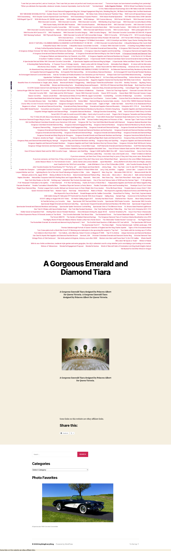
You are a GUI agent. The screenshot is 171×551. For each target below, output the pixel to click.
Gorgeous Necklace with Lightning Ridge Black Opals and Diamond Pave (96, 138)
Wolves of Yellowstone (49, 246)
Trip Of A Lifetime (112, 233)
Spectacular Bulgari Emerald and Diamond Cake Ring (59, 204)
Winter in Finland (145, 241)
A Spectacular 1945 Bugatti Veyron (75, 59)
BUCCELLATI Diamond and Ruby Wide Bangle (117, 85)
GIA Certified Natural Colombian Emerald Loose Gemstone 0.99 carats (50, 122)
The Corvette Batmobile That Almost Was (78, 214)
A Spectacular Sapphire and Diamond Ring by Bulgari (91, 61)
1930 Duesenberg (23, 17)
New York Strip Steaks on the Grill (37, 180)
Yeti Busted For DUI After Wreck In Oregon (136, 249)
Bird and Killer (45, 85)
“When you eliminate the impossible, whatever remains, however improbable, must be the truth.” (55, 6)
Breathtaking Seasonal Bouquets (86, 85)
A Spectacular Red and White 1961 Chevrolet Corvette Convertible (47, 61)
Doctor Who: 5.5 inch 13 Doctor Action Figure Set (39, 104)
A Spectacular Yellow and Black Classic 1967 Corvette (132, 61)
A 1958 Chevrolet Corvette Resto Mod (108, 43)
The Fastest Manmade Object (124, 214)
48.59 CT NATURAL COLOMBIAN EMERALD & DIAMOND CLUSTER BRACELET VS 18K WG (60, 43)
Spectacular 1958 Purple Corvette (117, 201)
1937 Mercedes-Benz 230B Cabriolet (138, 17)
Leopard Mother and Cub (25, 172)
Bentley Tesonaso (130, 83)
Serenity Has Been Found (104, 199)
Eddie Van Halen (117, 104)
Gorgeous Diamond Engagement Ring (78, 125)
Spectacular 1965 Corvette (141, 201)
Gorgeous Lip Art (62, 138)
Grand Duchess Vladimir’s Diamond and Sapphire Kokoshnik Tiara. (82, 148)
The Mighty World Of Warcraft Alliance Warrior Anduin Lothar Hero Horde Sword (71, 220)
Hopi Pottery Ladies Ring (93, 154)
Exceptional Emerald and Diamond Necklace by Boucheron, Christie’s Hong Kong (91, 109)
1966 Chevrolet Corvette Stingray (75, 32)
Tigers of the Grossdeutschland (139, 227)
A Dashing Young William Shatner (139, 46)
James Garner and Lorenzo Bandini (85, 162)
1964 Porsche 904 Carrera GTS (35, 32)
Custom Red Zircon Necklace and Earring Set (135, 98)
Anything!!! (147, 75)
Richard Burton (83, 191)
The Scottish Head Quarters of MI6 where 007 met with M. (108, 222)
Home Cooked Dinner (127, 151)
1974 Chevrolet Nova (65, 38)
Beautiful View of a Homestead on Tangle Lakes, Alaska (38, 83)
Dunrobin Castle (91, 104)
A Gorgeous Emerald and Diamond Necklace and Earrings (53, 53)
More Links (106, 175)
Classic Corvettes (34, 96)
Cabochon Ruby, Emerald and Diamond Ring (107, 88)
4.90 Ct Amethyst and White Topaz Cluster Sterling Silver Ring (128, 40)
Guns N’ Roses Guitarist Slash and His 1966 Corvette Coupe (130, 148)
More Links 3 (128, 175)
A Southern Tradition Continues (50, 59)
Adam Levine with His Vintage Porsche (95, 64)
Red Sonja (72, 191)
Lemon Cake (130, 169)
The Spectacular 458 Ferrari (141, 222)
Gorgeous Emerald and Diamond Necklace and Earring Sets (91, 130)
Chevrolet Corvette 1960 (38, 93)
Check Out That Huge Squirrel (116, 90)
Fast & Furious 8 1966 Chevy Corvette (137, 111)
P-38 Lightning (146, 180)
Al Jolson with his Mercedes (141, 64)
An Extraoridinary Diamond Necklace (99, 72)
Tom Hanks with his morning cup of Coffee (136, 230)
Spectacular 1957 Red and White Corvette (88, 201)
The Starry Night (108, 225)
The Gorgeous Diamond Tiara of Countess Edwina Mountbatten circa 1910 (124, 217)
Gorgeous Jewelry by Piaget (43, 138)
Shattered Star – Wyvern (124, 199)
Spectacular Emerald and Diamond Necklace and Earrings (37, 206)
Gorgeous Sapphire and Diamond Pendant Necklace (46, 143)
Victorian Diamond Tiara (142, 235)
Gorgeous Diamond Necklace (104, 125)
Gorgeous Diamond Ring (41, 127)
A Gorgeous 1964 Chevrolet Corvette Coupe (135, 48)
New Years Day (107, 177)
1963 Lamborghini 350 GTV (141, 30)
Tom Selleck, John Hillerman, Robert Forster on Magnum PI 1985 (81, 233)
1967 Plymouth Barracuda (52, 35)
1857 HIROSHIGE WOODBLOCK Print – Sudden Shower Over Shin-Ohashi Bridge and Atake (52, 14)
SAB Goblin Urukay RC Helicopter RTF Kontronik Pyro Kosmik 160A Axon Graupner (73, 196)
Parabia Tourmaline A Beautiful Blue (45, 185)
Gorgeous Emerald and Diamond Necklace (136, 127)
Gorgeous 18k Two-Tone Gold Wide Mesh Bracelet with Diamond (101, 122)
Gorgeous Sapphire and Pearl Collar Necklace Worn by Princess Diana (92, 143)
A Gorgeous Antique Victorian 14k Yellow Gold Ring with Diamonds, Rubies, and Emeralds (50, 51)
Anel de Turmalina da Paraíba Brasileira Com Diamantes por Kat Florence (79, 75)
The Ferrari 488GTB (144, 214)
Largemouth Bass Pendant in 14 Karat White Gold (80, 169)
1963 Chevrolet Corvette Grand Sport (40, 30)
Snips (69, 201)
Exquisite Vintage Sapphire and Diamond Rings (51, 111)
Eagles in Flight (104, 104)
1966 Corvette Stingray (98, 32)
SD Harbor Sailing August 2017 (82, 199)
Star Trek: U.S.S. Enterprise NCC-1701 (137, 209)
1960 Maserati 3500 (104, 24)
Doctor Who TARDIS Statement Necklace (136, 101)
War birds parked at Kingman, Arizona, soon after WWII (77, 238)
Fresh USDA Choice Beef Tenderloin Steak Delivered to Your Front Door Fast (123, 117)
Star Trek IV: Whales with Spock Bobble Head (50, 209)
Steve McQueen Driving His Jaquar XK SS (92, 212)
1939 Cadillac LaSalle (74, 19)
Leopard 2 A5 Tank (144, 169)
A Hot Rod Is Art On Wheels (141, 56)
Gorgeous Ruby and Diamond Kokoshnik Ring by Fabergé (37, 141)
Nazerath (87, 177)
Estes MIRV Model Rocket (29, 109)
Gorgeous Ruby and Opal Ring (107, 141)
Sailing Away (109, 196)
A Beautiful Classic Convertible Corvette (83, 46)
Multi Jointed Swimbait (143, 175)
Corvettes (138, 96)
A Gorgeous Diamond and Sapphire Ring (137, 51)
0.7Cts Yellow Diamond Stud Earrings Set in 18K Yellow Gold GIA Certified (125, 9)
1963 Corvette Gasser (121, 30)
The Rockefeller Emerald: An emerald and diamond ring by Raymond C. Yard (57, 222)
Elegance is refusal (29, 106)
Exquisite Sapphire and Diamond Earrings (136, 109)
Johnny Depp (106, 167)
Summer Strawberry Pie (117, 212)
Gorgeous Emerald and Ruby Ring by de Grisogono (55, 135)
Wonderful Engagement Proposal (71, 246)
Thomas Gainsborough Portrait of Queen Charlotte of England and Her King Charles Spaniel (93, 227)
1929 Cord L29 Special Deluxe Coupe (138, 14)
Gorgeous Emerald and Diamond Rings (78, 133)
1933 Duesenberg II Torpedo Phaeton (84, 17)
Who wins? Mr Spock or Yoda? (126, 241)
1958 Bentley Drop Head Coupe (109, 22)
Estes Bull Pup (146, 106)
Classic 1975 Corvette (109, 93)
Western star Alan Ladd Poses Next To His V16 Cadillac (119, 238)
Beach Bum (147, 80)
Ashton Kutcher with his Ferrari (140, 77)
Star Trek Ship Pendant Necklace (80, 209)
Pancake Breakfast (23, 185)
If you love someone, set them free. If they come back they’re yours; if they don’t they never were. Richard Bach (111, 156)
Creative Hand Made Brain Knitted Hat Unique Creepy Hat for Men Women (54, 98)
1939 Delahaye (89, 19)
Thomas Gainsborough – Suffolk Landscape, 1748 (133, 225)
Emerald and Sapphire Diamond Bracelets (105, 106)
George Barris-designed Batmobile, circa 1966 (68, 119)
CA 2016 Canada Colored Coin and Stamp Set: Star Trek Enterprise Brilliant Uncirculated (58, 88)
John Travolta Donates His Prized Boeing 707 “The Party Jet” (54, 167)
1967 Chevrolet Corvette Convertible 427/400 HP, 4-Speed (129, 32)
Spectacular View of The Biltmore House (107, 206)
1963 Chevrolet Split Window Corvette (97, 30)
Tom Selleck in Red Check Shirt (45, 233)
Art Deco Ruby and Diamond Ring (115, 77)
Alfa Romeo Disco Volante (46, 67)
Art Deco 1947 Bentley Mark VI (90, 77)
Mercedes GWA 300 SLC (123, 172)
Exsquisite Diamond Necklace (80, 111)
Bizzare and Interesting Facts (62, 85)
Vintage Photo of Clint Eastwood (43, 238)
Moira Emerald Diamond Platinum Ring (86, 175)
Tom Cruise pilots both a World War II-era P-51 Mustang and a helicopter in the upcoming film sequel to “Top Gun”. (77, 230)
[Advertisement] (85, 316)
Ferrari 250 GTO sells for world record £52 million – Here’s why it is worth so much (80, 114)
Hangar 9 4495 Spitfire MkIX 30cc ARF (103, 151)
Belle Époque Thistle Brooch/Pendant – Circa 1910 (104, 83)
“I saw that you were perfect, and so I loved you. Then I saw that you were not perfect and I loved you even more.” (62, 3)
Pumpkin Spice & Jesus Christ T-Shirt (138, 188)
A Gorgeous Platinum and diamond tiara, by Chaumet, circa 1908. (62, 56)
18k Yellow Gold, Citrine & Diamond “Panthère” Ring (104, 14)
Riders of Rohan (96, 191)
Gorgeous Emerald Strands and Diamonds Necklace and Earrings (98, 135)
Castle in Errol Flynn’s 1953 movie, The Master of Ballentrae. (72, 90)
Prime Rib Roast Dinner (114, 188)
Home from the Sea (144, 151)
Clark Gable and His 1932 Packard (61, 93)
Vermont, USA (85, 235)
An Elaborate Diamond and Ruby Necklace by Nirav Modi (131, 69)
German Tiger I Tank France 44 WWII (138, 119)
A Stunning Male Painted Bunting (38, 64)
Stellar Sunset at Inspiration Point (32, 212)
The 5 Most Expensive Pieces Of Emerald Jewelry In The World (38, 214)
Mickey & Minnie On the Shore (60, 175)
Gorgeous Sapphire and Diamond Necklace (135, 141)
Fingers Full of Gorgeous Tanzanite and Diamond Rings (131, 114)
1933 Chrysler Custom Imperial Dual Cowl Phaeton (50, 17)
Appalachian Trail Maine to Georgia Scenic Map (60, 77)
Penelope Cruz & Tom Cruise (140, 185)
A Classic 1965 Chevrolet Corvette (113, 46)
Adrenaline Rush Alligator (120, 64)
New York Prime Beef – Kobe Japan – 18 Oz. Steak (133, 177)
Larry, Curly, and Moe (107, 169)
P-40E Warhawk (56, 183)
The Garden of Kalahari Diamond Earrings (81, 217)
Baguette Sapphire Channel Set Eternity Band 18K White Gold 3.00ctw (116, 80)
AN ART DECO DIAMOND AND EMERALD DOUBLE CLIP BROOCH (86, 69)
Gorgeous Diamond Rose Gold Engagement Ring (70, 127)
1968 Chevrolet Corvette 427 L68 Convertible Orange (83, 35)
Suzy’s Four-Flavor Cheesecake (140, 212)
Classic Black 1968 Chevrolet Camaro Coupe (135, 93)
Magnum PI (96, 172)
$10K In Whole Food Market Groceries (137, 6)
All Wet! (61, 67)
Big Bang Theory (145, 83)
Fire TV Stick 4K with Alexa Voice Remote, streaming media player (54, 117)
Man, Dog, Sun (107, 172)
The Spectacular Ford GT (91, 225)
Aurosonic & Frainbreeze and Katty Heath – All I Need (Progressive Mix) (63, 80)
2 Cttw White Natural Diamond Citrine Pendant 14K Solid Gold (97, 38)
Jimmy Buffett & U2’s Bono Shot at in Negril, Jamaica (132, 162)
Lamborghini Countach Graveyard (49, 169)
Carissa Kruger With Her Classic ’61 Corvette (33, 90)
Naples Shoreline (24, 177)
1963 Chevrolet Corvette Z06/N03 (68, 30)
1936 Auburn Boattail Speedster (111, 17)
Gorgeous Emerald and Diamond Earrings (104, 127)
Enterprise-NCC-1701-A (130, 106)
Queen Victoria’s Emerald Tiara (43, 191)
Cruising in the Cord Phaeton (93, 98)
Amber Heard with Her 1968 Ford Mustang (111, 67)
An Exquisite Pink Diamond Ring (72, 72)
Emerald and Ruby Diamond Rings (76, 106)
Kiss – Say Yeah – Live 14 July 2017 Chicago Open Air (132, 167)
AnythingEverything (46, 544)
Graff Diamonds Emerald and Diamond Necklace (114, 146)
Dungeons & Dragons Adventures (71, 104)
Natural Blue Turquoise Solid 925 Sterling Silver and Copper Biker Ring (56, 177)
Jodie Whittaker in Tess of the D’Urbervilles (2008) (106, 164)
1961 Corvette (74, 27)
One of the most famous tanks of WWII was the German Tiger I (116, 180)
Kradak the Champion (27, 169)
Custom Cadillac (111, 98)
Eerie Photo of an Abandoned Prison (138, 104)
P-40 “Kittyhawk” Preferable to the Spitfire (33, 183)
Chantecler (100, 90)
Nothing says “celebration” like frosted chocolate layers (71, 180)
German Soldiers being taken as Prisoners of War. (105, 119)
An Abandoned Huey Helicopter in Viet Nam (45, 69)
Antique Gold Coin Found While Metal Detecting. (124, 75)
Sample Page (120, 196)
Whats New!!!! (146, 238)
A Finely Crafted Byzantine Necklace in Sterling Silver (54, 48)
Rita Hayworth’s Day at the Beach (66, 193)
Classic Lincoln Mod (50, 96)
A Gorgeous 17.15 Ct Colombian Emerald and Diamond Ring (96, 48)
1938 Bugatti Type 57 (24, 19)
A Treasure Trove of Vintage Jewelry (65, 64)
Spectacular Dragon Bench (141, 204)
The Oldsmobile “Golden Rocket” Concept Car (119, 220)
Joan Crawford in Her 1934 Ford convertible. (69, 164)
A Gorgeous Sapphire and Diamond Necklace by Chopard (108, 56)
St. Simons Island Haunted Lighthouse (137, 206)
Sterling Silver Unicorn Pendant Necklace (60, 212)
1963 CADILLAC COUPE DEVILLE (139, 27)
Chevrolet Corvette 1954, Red (140, 90)
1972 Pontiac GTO (125, 35)
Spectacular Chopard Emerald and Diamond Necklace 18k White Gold (105, 204)
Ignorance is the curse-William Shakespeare (135, 159)
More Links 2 (116, 175)
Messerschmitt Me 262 (143, 172)
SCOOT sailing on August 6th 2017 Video (54, 199)
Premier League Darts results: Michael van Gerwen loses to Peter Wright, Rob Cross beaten (71, 188)
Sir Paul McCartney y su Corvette (53, 201)
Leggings (120, 169)
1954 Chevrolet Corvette (142, 19)
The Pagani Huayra (144, 220)
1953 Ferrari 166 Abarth (122, 19)
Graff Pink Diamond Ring (142, 146)
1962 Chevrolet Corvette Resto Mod (94, 27)
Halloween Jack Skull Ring (78, 151)
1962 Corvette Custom (117, 27)
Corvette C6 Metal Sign (123, 96)
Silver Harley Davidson (143, 199)
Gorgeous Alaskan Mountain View (139, 122)
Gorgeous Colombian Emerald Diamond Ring (47, 125)
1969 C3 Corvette (110, 35)
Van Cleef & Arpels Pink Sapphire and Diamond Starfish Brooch (55, 235)
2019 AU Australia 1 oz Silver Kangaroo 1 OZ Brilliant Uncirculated (81, 40)
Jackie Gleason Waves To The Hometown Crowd (52, 162)
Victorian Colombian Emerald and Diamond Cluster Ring (112, 235)
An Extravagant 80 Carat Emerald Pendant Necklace (132, 72)
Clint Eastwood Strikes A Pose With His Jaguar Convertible (80, 96)
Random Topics (61, 191)
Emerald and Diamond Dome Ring (50, 106)
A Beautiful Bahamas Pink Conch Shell (137, 43)
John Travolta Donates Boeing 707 (138, 164)
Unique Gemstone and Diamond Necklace (136, 233)
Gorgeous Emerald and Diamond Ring (49, 133)
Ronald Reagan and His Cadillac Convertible (95, 193)
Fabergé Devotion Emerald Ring (105, 111)
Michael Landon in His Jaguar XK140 (34, 175)
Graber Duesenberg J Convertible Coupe (80, 146)
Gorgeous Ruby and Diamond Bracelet (137, 138)
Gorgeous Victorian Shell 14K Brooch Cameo (135, 143)
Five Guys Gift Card (87, 117)
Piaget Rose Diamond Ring (26, 188)
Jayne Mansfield (106, 162)
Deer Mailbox (52, 101)
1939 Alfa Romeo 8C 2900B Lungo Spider (49, 19)
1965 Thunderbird (54, 32)
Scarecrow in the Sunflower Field (139, 196)
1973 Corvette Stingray (142, 35)
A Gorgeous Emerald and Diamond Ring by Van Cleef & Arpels (98, 53)
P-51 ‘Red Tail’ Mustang (72, 183)
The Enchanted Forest (103, 214)
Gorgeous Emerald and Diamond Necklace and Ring (132, 130)
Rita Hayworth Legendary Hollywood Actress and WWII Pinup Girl (128, 191)
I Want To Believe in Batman (141, 154)
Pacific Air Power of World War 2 (94, 183)
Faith (120, 111)
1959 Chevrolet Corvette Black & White (137, 22)
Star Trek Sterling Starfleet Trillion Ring (108, 209)
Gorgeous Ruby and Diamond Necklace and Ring (77, 141)
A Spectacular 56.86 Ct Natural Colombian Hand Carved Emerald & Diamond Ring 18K (120, 59)
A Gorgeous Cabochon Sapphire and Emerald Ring (102, 51)
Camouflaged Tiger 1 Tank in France (138, 88)
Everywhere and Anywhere (50, 109)
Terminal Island (97, 6)
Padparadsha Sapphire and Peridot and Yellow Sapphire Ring (129, 183)
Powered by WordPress (64, 544)
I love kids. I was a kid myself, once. (116, 154)
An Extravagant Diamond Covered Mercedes (35, 75)
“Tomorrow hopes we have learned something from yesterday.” (128, 3)
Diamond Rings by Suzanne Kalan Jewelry (104, 101)
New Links (96, 177)
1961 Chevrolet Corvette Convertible (53, 27)
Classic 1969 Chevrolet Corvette (87, 93)
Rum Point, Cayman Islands (141, 193)
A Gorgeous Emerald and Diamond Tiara (136, 53)
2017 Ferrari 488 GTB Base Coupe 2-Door (136, 38)
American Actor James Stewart (139, 67)
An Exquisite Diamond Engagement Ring (44, 72)
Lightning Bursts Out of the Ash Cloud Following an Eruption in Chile (60, 172)
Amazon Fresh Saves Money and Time (80, 67)
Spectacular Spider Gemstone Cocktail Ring (75, 206)
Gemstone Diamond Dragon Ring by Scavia (34, 119)
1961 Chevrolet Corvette (122, 24)
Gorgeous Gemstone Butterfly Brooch (137, 135)
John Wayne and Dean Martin (89, 167)
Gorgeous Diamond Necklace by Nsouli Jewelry (134, 125)
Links (88, 172)
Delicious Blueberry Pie (68, 101)
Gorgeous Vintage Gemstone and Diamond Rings (45, 146)
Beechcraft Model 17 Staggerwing (72, 83)
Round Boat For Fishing (121, 193)
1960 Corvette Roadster (86, 24)
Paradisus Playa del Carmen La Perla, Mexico (76, 185)
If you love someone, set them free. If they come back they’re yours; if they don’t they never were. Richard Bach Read (75, 159)
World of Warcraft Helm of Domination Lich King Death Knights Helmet (126, 246)
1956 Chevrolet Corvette (67, 22)
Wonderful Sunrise (92, 246)
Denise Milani (83, 101)
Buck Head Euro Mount (143, 85)
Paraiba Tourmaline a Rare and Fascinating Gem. (111, 185)
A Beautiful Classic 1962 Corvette (55, 46)
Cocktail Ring (108, 96)
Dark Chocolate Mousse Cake (35, 101)
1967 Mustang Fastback (32, 35)
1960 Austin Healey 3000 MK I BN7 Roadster (59, 24)
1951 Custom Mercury (104, 19)
